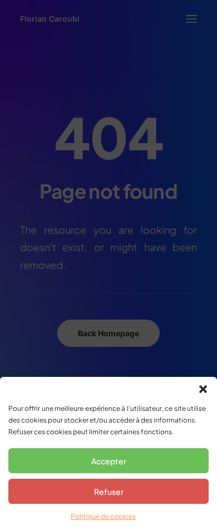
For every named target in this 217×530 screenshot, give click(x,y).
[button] (203, 389)
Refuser (109, 492)
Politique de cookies (103, 516)
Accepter (108, 461)
